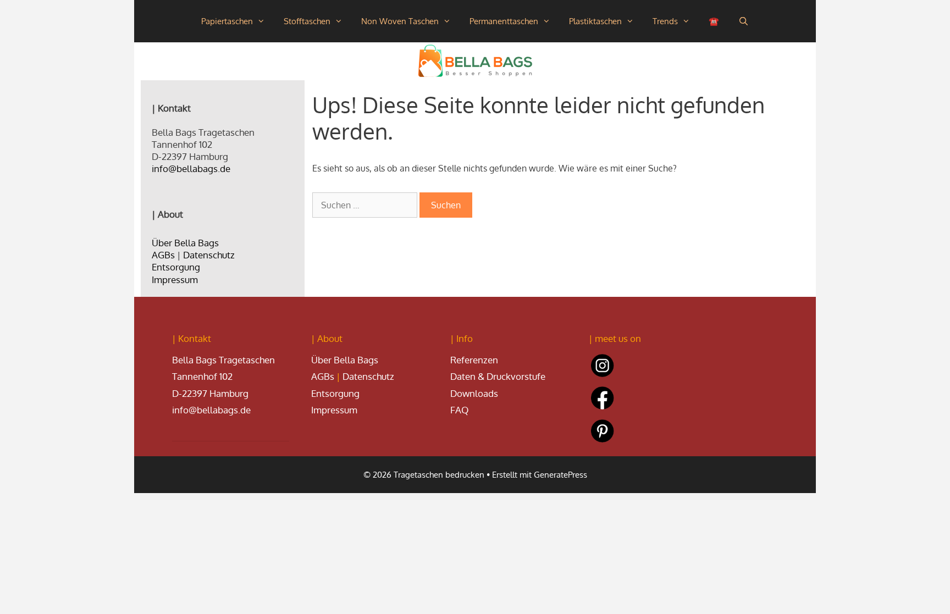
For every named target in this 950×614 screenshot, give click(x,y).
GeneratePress (560, 474)
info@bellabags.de (191, 168)
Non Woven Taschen (400, 21)
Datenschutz (209, 255)
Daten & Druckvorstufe (497, 376)
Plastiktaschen (595, 21)
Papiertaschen (227, 21)
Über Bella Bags (185, 242)
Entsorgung (176, 267)
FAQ (459, 410)
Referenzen (474, 360)
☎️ (714, 21)
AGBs (163, 255)
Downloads (474, 393)
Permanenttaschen (504, 21)
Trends (665, 21)
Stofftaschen (307, 21)
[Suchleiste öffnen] (743, 21)
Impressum (175, 279)
